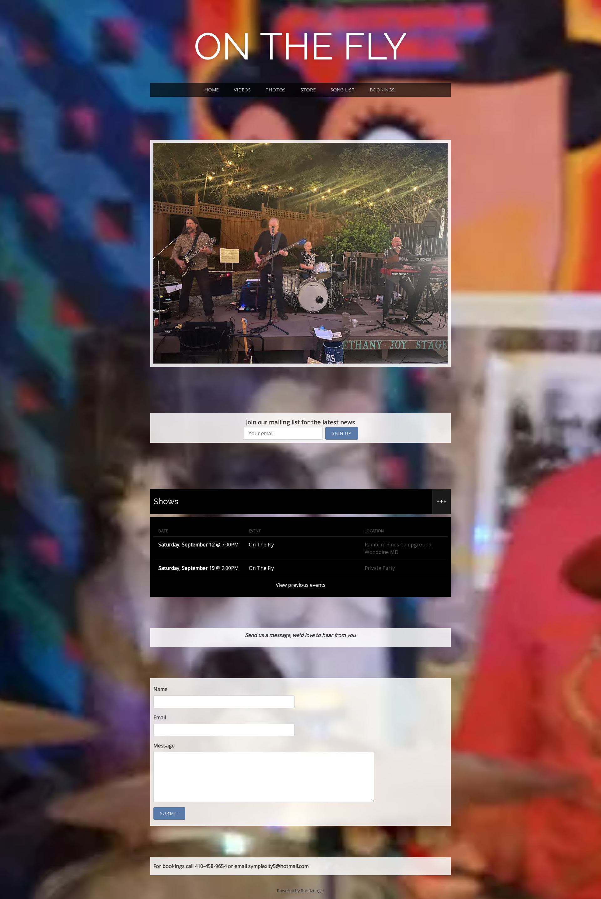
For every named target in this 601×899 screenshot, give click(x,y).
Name (160, 689)
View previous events (301, 584)
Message (164, 745)
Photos (275, 89)
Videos (242, 89)
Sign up (342, 433)
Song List (343, 89)
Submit (169, 813)
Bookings (382, 89)
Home (211, 89)
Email (159, 717)
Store (308, 89)
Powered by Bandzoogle (300, 890)
